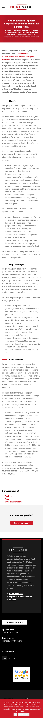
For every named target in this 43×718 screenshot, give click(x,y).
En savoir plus (24, 714)
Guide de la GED (16, 594)
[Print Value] (21, 7)
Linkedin (11, 658)
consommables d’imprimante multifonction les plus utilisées (18, 57)
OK (15, 714)
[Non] (40, 709)
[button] (21, 674)
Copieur (12, 599)
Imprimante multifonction (20, 596)
